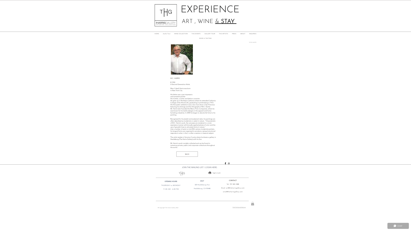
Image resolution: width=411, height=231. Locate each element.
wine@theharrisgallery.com (233, 192)
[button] (252, 203)
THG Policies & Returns (239, 207)
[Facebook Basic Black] (225, 163)
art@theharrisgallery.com (235, 188)
